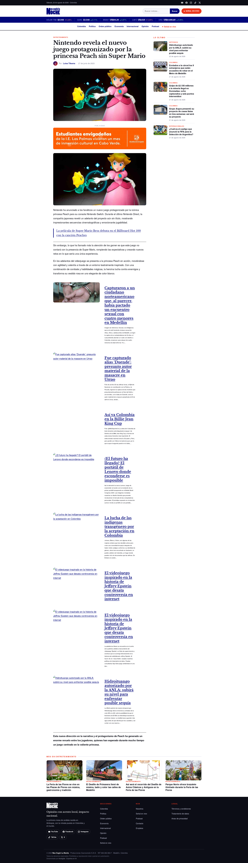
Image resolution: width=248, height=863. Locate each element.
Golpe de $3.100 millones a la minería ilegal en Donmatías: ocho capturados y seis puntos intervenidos (181, 91)
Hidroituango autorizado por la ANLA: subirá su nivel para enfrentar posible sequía (119, 692)
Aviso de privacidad (180, 818)
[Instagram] (191, 3)
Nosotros (139, 808)
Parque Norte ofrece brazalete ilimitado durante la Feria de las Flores (181, 787)
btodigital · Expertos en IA (68, 858)
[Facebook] (186, 3)
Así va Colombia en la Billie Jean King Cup (119, 419)
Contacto (139, 823)
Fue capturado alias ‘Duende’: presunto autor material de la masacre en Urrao (118, 369)
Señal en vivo (170, 26)
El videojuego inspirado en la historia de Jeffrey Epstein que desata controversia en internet (118, 586)
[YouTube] (182, 3)
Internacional (132, 26)
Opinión (145, 26)
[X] (200, 3)
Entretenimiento (60, 37)
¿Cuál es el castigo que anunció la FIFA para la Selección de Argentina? (181, 131)
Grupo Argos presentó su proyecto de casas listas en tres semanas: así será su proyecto (181, 112)
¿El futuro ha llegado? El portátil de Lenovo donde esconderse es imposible (117, 469)
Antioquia (173, 42)
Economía (119, 26)
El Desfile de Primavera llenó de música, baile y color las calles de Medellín (103, 787)
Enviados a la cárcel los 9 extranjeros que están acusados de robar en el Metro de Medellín (181, 69)
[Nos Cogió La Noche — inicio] (53, 11)
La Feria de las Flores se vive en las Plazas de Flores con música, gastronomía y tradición (63, 787)
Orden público (105, 26)
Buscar (174, 11)
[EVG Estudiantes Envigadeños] (99, 138)
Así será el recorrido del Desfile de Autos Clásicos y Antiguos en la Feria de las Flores (143, 787)
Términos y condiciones (181, 808)
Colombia (81, 26)
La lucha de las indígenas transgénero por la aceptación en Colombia (119, 526)
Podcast (155, 26)
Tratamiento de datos (180, 813)
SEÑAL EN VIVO (192, 11)
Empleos (139, 828)
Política (92, 26)
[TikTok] (195, 3)
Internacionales (176, 126)
